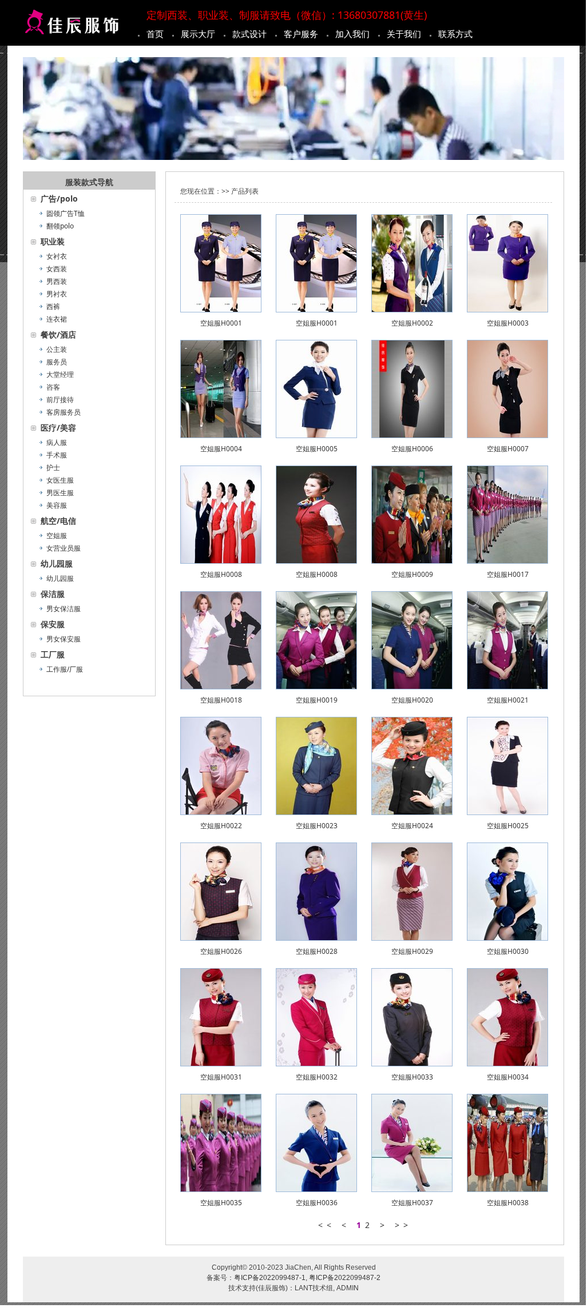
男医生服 (60, 492)
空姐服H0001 (221, 323)
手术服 (56, 455)
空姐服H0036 (317, 1202)
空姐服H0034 (508, 1077)
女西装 (56, 269)
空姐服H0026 (221, 951)
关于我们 (404, 33)
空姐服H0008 (221, 574)
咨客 (53, 387)
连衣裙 (56, 319)
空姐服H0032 (317, 1077)
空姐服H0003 (508, 323)
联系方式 (455, 33)
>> (403, 1224)
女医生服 (60, 480)
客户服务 (301, 33)
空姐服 (56, 535)
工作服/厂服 (64, 669)
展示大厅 (198, 33)
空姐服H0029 (412, 951)
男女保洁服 (63, 608)
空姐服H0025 (508, 825)
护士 (53, 467)
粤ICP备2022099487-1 (270, 1278)
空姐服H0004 (221, 449)
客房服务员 (63, 412)
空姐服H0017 (508, 574)
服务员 (56, 362)
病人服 (56, 442)
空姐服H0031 (221, 1077)
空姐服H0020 (412, 700)
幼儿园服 (60, 578)
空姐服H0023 (317, 825)
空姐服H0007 (508, 449)
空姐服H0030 (508, 951)
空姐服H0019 (317, 700)
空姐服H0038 (508, 1202)
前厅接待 (60, 399)
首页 (155, 33)
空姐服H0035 (221, 1202)
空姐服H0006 (412, 449)
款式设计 (249, 33)
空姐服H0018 (221, 700)
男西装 (56, 281)
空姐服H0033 (412, 1077)
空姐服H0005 (317, 449)
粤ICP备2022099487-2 (344, 1278)
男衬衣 (56, 294)
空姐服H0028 (317, 951)
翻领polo (60, 226)
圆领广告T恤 (65, 213)
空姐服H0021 (508, 700)
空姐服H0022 (221, 825)
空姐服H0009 (412, 574)
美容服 (56, 505)
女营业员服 (63, 548)
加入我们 (352, 33)
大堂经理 (60, 374)
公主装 (56, 349)
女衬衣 (56, 256)
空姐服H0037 (412, 1202)
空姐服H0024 (412, 825)
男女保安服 (63, 639)
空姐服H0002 (412, 323)
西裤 (53, 306)
